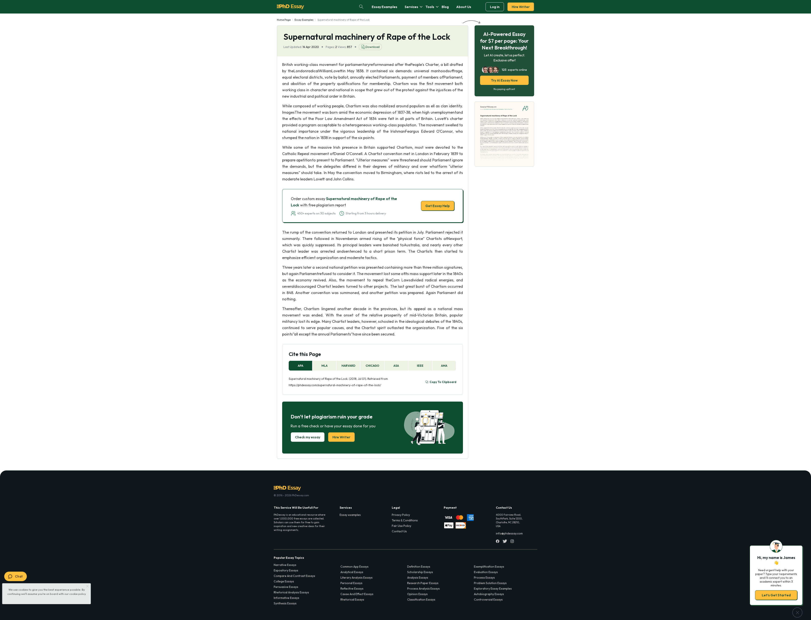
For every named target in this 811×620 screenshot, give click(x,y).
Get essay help (345, 340)
